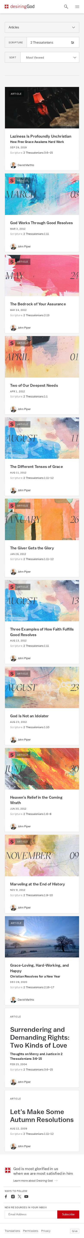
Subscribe (68, 1214)
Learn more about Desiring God (33, 1180)
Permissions (30, 1231)
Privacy (45, 1231)
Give (75, 1231)
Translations (12, 1231)
